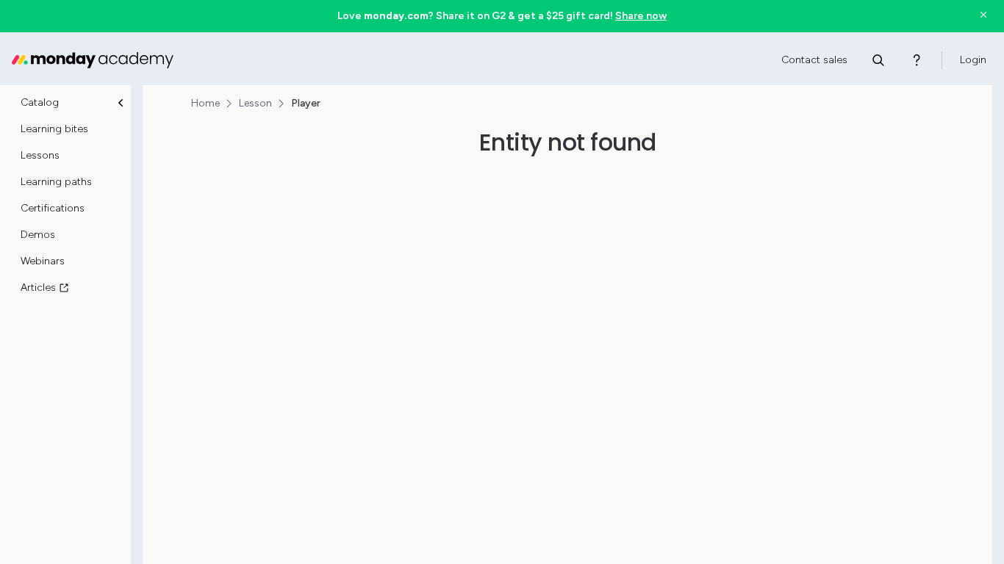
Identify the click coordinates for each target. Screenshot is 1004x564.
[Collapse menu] (120, 103)
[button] (502, 16)
